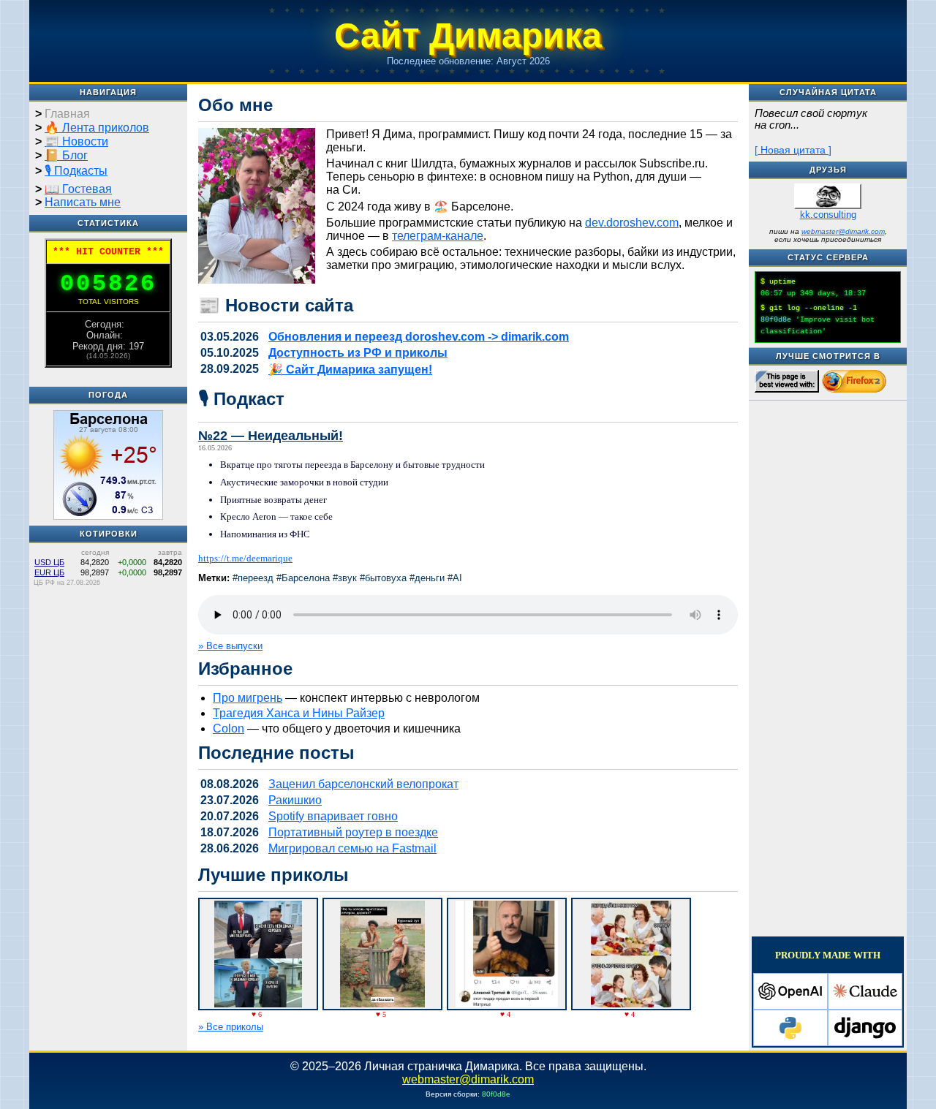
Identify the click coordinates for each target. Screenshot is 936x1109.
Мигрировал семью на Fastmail (352, 848)
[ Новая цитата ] (793, 150)
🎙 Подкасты (76, 170)
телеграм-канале (437, 236)
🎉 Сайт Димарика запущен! (350, 369)
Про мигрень (247, 698)
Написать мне (83, 202)
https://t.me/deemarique (245, 558)
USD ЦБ (49, 562)
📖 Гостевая (78, 189)
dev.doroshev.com (632, 222)
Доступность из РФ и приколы (358, 353)
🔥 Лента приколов (97, 127)
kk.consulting (828, 214)
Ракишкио (295, 800)
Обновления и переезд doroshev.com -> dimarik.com (418, 336)
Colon (228, 728)
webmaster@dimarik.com (843, 231)
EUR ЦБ (49, 572)
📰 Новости (76, 141)
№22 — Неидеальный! (270, 435)
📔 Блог (66, 155)
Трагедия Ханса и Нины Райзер (299, 713)
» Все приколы (230, 1026)
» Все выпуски (230, 645)
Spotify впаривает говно (333, 816)
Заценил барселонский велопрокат (363, 784)
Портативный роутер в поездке (353, 832)
